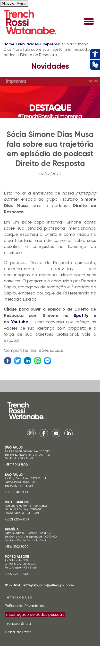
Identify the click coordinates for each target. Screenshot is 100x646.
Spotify (81, 315)
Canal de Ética (18, 632)
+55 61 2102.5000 (17, 546)
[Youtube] (56, 433)
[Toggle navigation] (89, 22)
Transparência (18, 623)
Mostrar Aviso (14, 3)
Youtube (19, 321)
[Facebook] (44, 433)
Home (9, 44)
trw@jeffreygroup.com (58, 585)
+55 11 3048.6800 (16, 465)
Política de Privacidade (25, 605)
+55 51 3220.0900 (17, 574)
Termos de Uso (18, 597)
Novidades (28, 44)
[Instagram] (31, 433)
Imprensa (51, 44)
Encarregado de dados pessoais (35, 614)
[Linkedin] (68, 433)
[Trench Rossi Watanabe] (30, 22)
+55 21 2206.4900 (17, 519)
